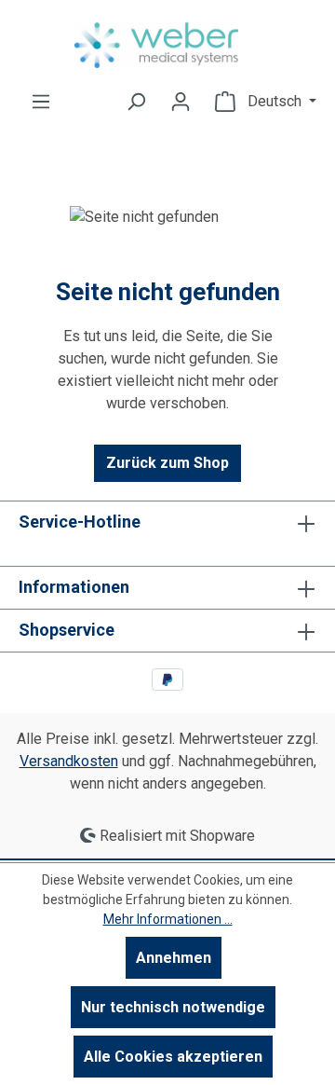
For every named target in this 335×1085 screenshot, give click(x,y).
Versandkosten (69, 761)
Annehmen (173, 958)
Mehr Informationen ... (168, 919)
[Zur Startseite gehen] (167, 45)
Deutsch (276, 101)
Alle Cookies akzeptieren (173, 1056)
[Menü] (41, 101)
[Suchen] (136, 101)
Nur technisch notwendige (173, 1007)
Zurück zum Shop (167, 463)
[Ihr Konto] (180, 101)
